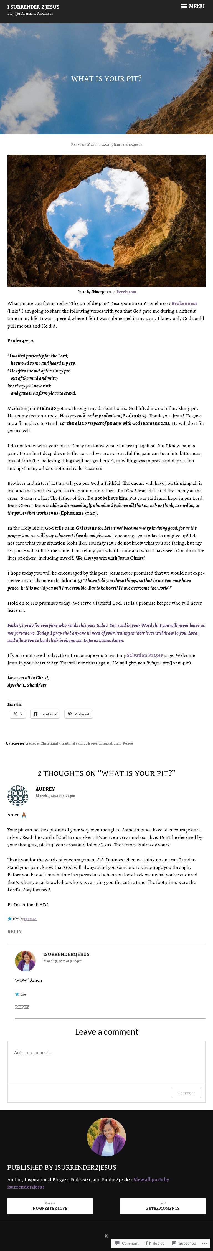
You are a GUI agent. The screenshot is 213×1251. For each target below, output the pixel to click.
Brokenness (184, 303)
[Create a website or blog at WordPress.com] (106, 1236)
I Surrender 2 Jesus (33, 7)
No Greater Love (50, 1206)
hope (92, 743)
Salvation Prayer (145, 655)
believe (32, 743)
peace (128, 743)
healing (79, 743)
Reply (14, 931)
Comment (186, 1092)
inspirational (110, 743)
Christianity (50, 743)
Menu (196, 6)
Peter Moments (162, 1206)
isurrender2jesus (128, 144)
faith (66, 743)
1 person (30, 919)
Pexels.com (126, 292)
